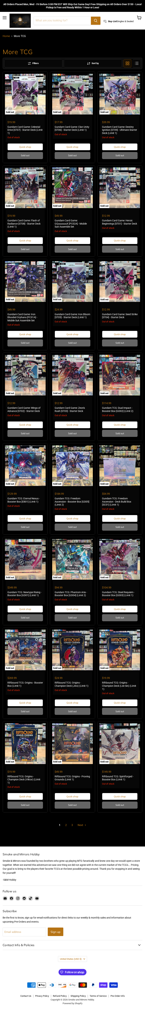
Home (6, 36)
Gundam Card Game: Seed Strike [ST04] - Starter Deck (120, 316)
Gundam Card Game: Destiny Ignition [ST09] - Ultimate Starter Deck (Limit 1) (119, 129)
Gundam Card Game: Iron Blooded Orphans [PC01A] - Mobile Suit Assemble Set (22, 317)
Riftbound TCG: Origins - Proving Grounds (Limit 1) (72, 778)
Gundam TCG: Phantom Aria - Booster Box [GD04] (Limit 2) (71, 594)
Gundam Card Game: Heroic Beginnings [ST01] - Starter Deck (119, 222)
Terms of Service (98, 996)
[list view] (137, 63)
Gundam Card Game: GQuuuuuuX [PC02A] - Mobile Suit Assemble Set (71, 223)
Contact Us (25, 996)
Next (81, 825)
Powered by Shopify (72, 1003)
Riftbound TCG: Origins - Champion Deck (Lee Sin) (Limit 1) (119, 685)
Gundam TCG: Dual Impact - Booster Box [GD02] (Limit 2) (117, 409)
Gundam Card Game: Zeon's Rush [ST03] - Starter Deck (70, 409)
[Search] (95, 21)
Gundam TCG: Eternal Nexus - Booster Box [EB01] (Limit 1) (23, 500)
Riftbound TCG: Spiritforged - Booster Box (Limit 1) (118, 778)
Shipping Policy (78, 996)
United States (71, 959)
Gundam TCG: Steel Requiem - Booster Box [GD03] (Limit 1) (118, 594)
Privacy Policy (42, 996)
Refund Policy (60, 996)
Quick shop (25, 146)
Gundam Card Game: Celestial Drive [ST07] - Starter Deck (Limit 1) (25, 129)
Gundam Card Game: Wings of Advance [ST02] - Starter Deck (23, 409)
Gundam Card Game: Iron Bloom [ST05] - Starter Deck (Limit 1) (72, 316)
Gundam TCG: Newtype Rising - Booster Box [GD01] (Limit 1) (24, 594)
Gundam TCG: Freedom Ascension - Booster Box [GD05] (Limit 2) (72, 501)
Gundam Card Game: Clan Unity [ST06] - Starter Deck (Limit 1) (72, 128)
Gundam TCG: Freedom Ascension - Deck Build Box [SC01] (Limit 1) (116, 501)
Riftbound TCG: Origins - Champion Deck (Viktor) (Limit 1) (23, 779)
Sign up (55, 932)
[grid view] (127, 63)
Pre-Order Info (118, 996)
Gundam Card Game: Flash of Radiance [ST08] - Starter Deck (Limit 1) (23, 223)
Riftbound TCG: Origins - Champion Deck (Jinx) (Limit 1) (71, 684)
